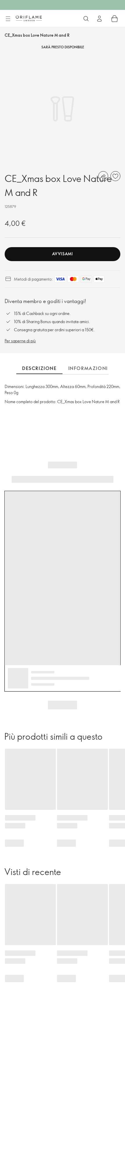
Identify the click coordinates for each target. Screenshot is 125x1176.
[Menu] (7, 18)
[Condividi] (103, 176)
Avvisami (62, 253)
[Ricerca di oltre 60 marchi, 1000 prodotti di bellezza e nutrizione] (86, 18)
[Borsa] (114, 19)
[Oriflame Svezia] (28, 18)
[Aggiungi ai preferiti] (115, 176)
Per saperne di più (20, 340)
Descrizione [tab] (39, 368)
